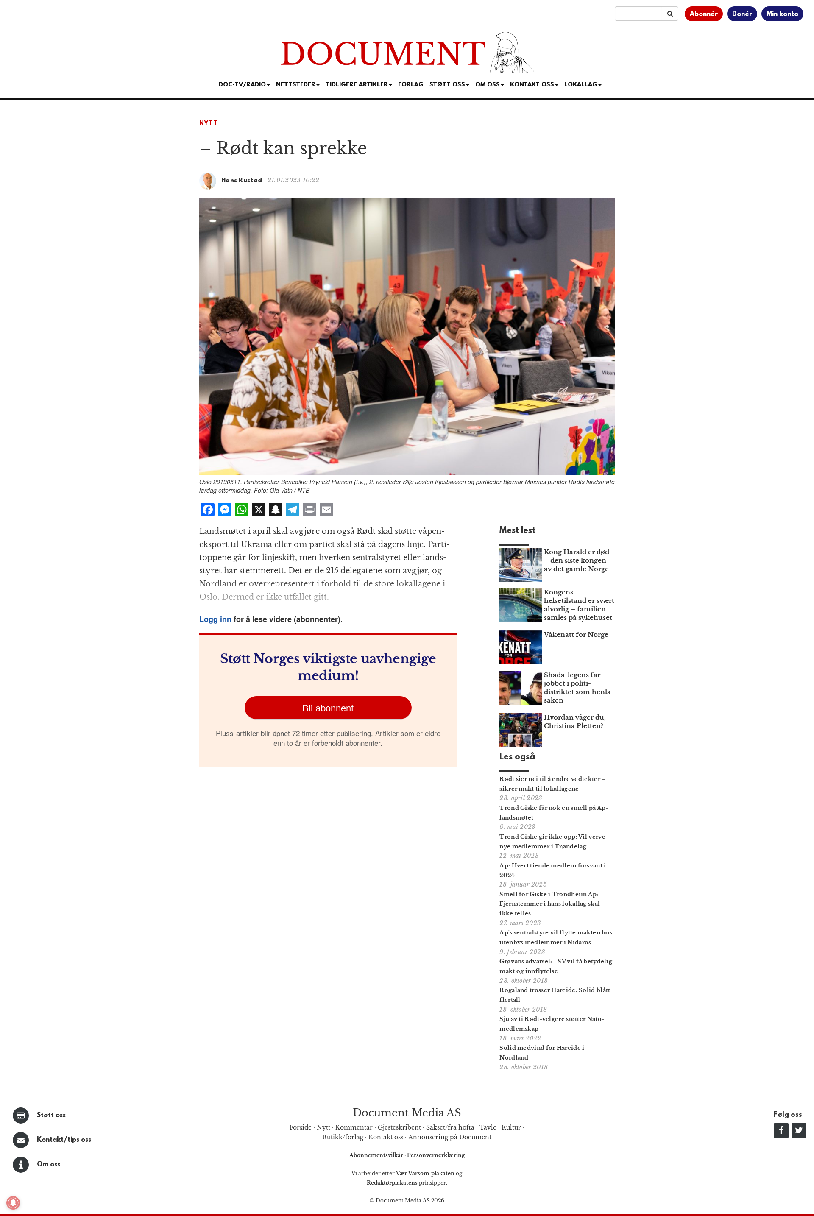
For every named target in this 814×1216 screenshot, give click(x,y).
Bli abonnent (328, 707)
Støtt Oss (447, 85)
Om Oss (487, 85)
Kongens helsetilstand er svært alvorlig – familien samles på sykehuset (579, 605)
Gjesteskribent (399, 1127)
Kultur (511, 1127)
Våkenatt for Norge (576, 634)
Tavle (487, 1127)
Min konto (782, 14)
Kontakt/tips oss (64, 1140)
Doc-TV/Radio (242, 85)
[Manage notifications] (13, 1203)
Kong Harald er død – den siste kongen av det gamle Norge (576, 560)
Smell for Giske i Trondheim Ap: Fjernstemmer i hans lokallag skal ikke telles (549, 904)
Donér (742, 14)
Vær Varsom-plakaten (425, 1173)
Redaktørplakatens (392, 1183)
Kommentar (354, 1127)
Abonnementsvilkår (376, 1155)
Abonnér (704, 14)
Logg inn (215, 619)
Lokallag (580, 85)
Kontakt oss (532, 85)
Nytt (208, 123)
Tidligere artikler (357, 85)
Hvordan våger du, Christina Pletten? (575, 721)
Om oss (48, 1165)
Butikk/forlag (342, 1137)
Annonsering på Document (449, 1137)
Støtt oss (51, 1115)
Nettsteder (295, 85)
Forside (301, 1127)
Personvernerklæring (436, 1155)
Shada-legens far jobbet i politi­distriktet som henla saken (577, 687)
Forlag (411, 85)
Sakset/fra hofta (450, 1127)
